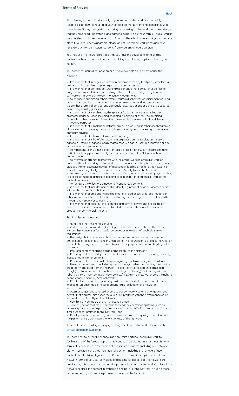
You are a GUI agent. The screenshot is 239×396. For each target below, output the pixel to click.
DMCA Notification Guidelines (84, 329)
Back (169, 13)
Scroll (231, 388)
